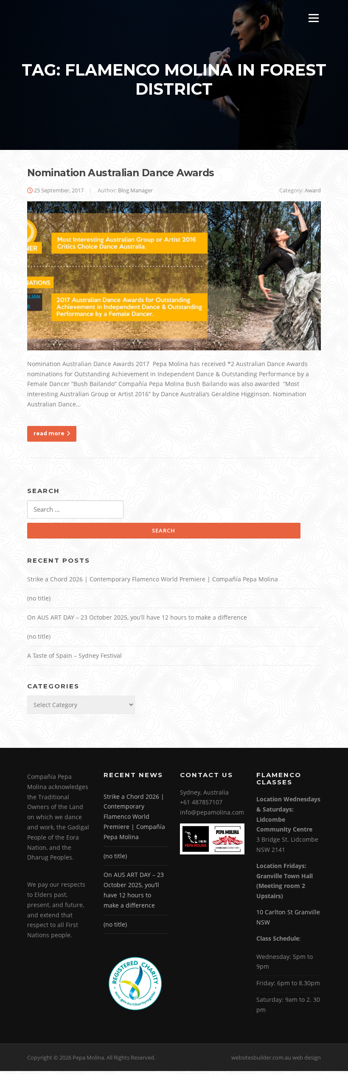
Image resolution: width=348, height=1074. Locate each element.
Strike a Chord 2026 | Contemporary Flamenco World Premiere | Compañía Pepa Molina (152, 579)
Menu (313, 18)
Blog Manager (135, 190)
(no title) (39, 598)
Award (313, 190)
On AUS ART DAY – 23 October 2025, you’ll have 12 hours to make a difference (137, 617)
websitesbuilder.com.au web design (276, 1057)
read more (49, 433)
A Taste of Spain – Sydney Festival (74, 655)
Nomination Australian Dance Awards (120, 173)
